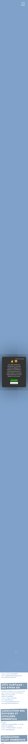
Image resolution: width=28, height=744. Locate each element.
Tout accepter (14, 380)
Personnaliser (14, 383)
